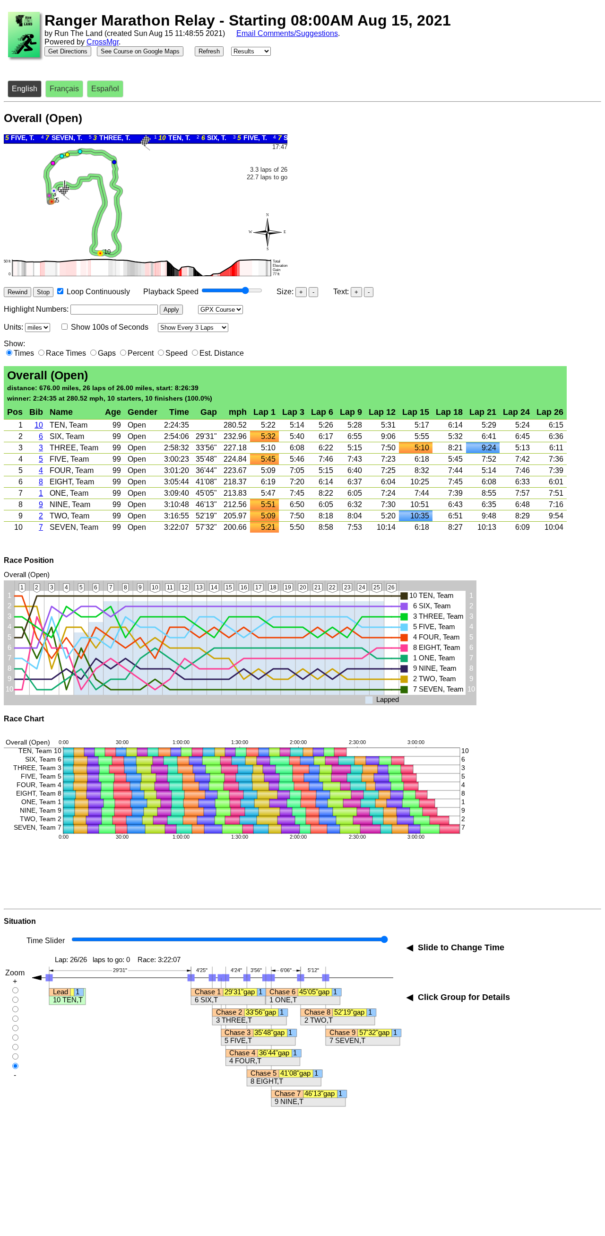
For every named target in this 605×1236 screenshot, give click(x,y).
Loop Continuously (98, 292)
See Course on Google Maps (140, 51)
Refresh (209, 51)
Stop (43, 292)
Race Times (66, 353)
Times (24, 353)
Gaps (107, 353)
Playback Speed (171, 292)
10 (39, 425)
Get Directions (67, 51)
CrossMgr (102, 42)
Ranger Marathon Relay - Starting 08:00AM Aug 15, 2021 (247, 20)
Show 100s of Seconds (109, 327)
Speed (176, 353)
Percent (141, 353)
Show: (14, 344)
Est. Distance (221, 353)
